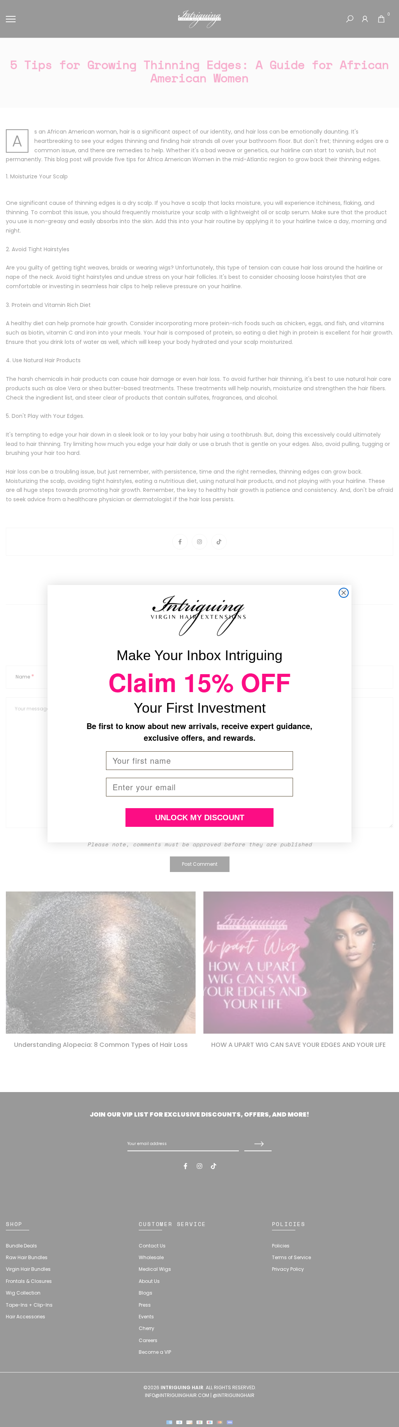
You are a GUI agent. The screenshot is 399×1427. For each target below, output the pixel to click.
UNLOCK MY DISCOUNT (199, 817)
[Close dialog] (343, 592)
